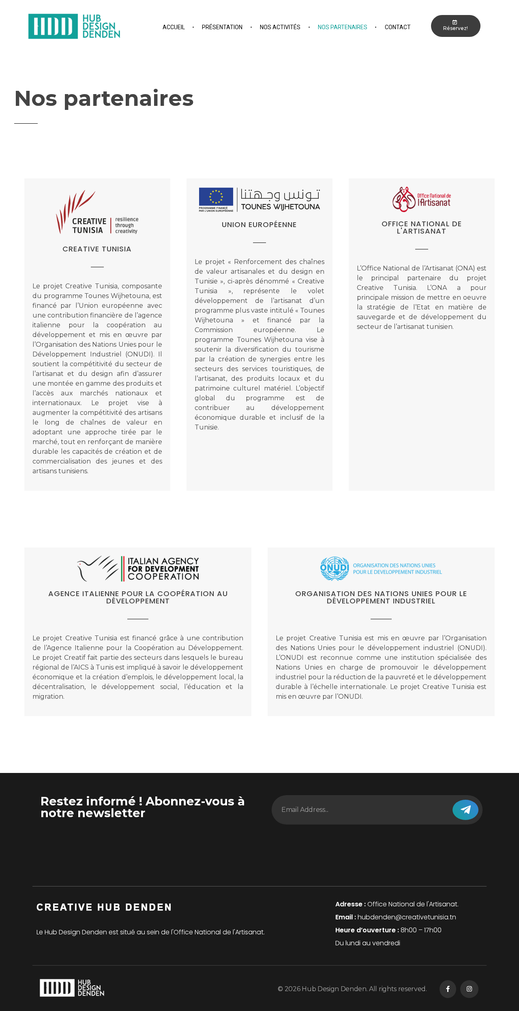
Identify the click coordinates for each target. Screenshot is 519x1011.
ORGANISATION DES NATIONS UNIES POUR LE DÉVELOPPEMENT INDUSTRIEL (381, 597)
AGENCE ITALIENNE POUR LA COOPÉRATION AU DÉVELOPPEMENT (138, 597)
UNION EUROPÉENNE (259, 224)
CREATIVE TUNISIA (97, 249)
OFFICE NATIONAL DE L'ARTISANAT (422, 227)
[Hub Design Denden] (74, 26)
